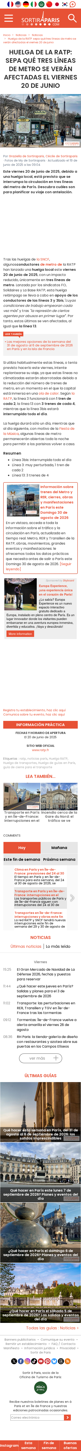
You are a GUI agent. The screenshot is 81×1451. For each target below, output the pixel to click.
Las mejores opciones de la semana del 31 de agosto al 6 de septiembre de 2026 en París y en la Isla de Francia (40, 345)
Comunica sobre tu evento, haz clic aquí (34, 714)
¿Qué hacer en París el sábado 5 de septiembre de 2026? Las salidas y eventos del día (40, 1315)
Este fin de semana (22, 859)
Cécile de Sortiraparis (62, 156)
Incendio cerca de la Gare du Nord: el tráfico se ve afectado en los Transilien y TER (59, 816)
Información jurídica (39, 1348)
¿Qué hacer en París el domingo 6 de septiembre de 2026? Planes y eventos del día (40, 1255)
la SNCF (43, 259)
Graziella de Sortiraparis (26, 156)
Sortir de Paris (40, 1352)
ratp (23, 758)
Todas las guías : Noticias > (52, 1328)
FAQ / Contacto (64, 1344)
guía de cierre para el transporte (27, 767)
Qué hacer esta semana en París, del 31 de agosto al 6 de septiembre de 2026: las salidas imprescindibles (40, 1134)
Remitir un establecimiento (26, 1344)
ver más (37, 1058)
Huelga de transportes (20, 763)
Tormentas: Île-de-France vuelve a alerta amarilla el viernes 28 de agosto (46, 1024)
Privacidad (67, 1348)
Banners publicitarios (20, 1339)
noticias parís (37, 758)
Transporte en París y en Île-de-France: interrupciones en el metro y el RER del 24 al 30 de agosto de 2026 (22, 816)
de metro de (51, 264)
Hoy (21, 847)
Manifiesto (11, 1348)
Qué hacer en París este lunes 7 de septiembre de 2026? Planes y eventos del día (40, 1194)
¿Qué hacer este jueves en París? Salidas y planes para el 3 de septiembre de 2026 (45, 991)
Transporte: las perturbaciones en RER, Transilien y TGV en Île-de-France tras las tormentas (46, 1008)
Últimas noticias (26, 946)
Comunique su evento (58, 1339)
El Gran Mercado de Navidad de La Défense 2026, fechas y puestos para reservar (46, 974)
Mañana (59, 847)
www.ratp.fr (40, 750)
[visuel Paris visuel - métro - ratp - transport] (40, 120)
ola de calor (49, 393)
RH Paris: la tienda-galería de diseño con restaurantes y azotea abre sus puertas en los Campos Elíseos (47, 1041)
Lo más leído (58, 946)
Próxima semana (59, 859)
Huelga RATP (58, 758)
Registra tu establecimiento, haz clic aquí (34, 710)
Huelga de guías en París (56, 763)
